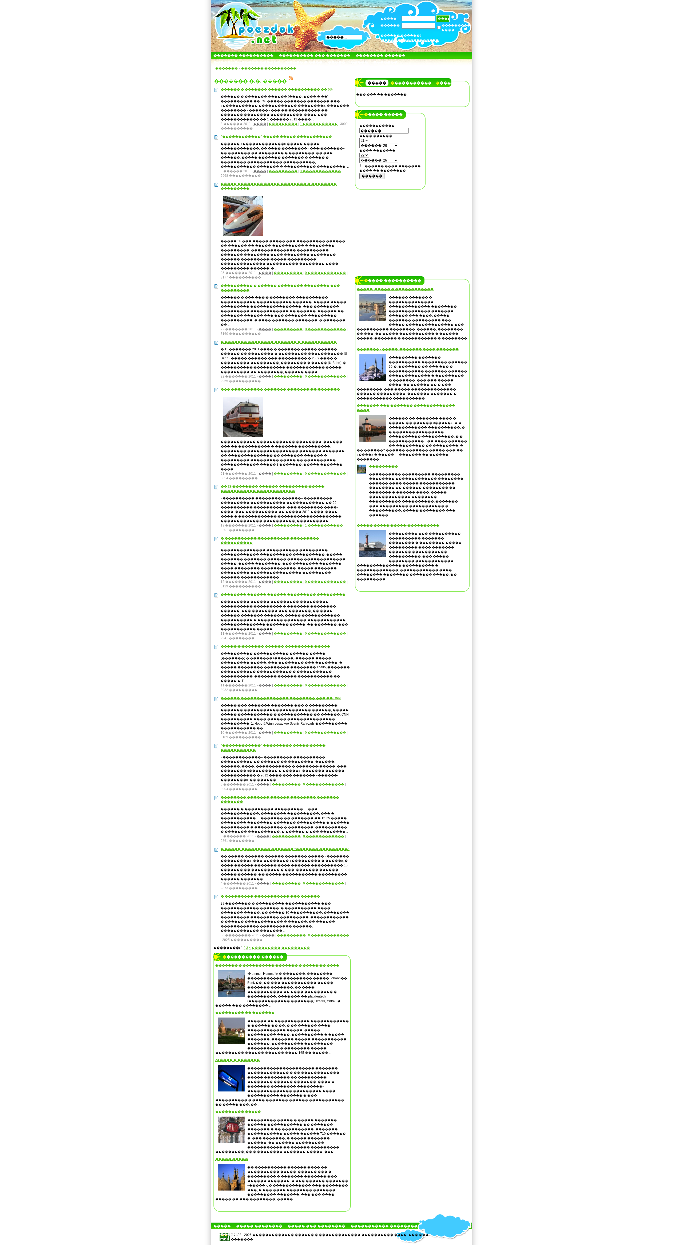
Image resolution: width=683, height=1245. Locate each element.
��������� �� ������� (245, 1013)
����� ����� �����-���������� (398, 525)
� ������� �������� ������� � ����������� (279, 342)
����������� (411, 83)
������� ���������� (243, 55)
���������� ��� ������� (314, 55)
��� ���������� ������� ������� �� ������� (280, 389)
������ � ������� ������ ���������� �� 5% (277, 89)
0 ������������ (320, 171)
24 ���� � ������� (237, 1060)
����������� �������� (384, 1226)
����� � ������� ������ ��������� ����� (275, 646)
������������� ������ (246, 62)
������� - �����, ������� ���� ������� (408, 349)
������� (385, 62)
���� (259, 124)
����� (336, 62)
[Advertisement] (390, 226)
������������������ (410, 40)
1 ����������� (319, 124)
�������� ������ (380, 55)
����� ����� (231, 1159)
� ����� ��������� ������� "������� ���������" (285, 849)
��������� (283, 124)
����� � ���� (304, 62)
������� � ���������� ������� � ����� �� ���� (277, 965)
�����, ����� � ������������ (395, 289)
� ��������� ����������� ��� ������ (270, 896)
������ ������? (401, 35)
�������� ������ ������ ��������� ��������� (283, 594)
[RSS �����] (291, 79)
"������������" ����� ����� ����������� (276, 137)
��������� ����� (238, 1112)
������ (372, 176)
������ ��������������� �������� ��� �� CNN (281, 698)
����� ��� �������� (316, 1226)
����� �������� (259, 1226)
